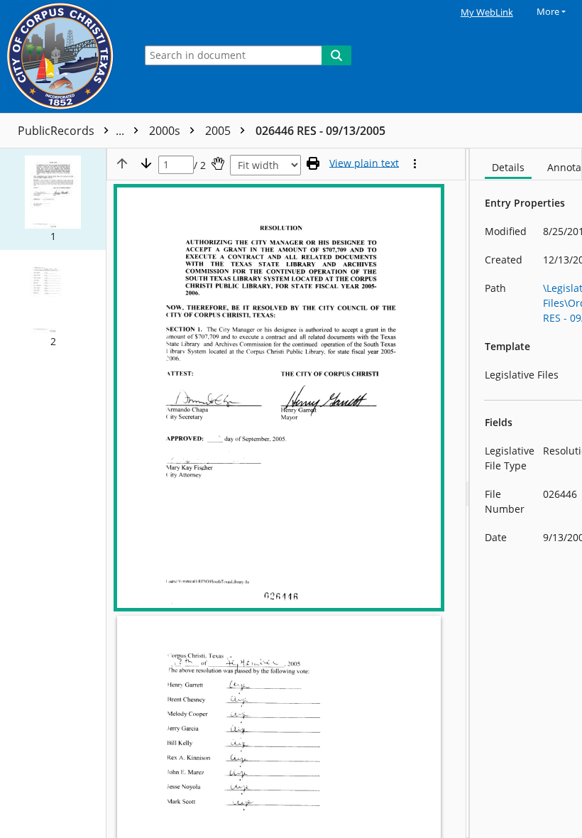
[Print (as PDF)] (313, 163)
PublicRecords (72, 130)
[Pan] (218, 163)
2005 (219, 130)
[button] (53, 199)
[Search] (336, 55)
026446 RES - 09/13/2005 (320, 130)
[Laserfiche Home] (64, 56)
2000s (166, 130)
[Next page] (146, 163)
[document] (526, 493)
